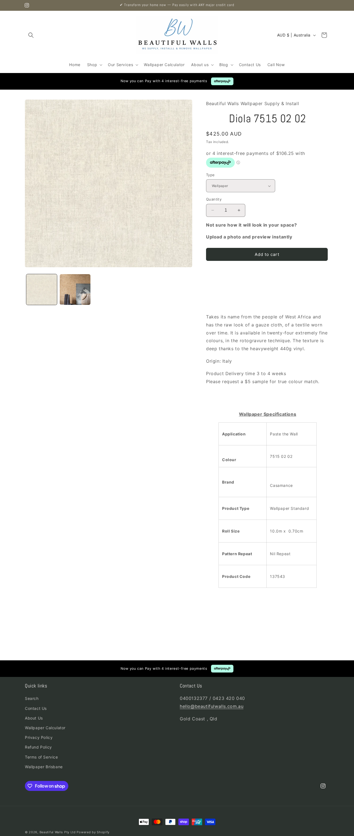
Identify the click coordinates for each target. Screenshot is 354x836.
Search (32, 698)
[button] (31, 35)
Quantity (214, 199)
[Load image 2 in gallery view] (75, 289)
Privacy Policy (39, 737)
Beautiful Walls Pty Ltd (58, 832)
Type (210, 175)
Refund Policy (38, 747)
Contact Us (36, 708)
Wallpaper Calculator (45, 727)
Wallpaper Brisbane (44, 766)
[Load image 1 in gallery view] (41, 289)
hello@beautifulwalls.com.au (211, 706)
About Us (34, 718)
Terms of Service (41, 757)
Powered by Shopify (93, 832)
